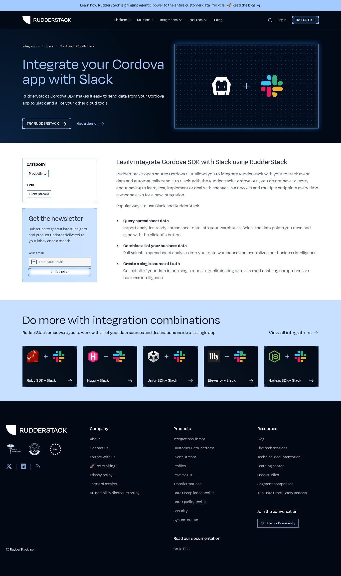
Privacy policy (101, 475)
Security (180, 511)
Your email (36, 253)
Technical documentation (279, 457)
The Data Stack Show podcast (282, 493)
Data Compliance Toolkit (193, 493)
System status (185, 520)
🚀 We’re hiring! (103, 466)
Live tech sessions (272, 448)
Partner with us (102, 457)
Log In (282, 20)
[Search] (270, 20)
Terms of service (103, 484)
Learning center (270, 466)
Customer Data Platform (193, 448)
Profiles (179, 466)
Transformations (187, 484)
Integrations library (189, 439)
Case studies (268, 475)
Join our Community (281, 523)
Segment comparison (275, 484)
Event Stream (184, 457)
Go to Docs (182, 549)
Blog (260, 439)
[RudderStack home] (46, 20)
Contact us (99, 448)
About (95, 439)
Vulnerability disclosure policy (115, 493)
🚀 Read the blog (241, 5)
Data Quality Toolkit (189, 502)
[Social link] (9, 467)
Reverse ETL (183, 475)
